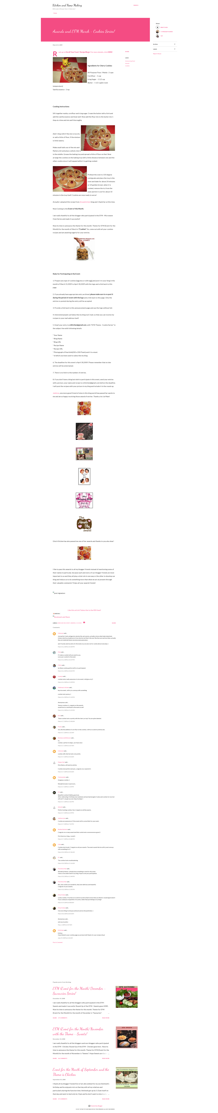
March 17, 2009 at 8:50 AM (66, 772)
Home (55, 13)
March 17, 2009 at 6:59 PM (66, 813)
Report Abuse (157, 53)
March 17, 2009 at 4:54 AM (66, 757)
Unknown (61, 633)
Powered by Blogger (96, 1106)
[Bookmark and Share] (61, 617)
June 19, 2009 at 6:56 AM (65, 938)
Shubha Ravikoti (62, 829)
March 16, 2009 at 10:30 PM (66, 647)
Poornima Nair (62, 868)
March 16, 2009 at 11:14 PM (66, 697)
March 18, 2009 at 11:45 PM (66, 889)
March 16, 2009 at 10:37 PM (66, 660)
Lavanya (60, 676)
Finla (59, 652)
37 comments (62, 1018)
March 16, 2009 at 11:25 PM (66, 710)
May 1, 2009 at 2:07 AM (65, 925)
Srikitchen (61, 930)
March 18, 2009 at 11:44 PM (66, 876)
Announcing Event (130, 61)
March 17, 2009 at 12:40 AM (66, 721)
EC (59, 857)
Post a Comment (58, 942)
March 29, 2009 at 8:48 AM (66, 902)
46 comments (62, 1058)
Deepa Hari (61, 762)
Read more (105, 1018)
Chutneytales (62, 777)
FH (59, 792)
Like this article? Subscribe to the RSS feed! (84, 610)
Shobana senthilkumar (64, 738)
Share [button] (127, 51)
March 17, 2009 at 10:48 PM (66, 839)
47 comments (62, 1099)
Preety (60, 726)
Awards (127, 63)
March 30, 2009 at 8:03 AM (66, 913)
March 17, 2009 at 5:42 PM (66, 801)
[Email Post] (84, 623)
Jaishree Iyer (61, 818)
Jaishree (56, 393)
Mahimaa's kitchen (63, 687)
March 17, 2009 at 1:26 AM (66, 732)
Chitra (60, 665)
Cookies (127, 65)
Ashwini (60, 807)
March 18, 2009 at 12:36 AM (66, 852)
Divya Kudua (61, 895)
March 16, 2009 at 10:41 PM (66, 671)
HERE (110, 52)
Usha (59, 844)
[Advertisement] (81, 960)
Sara (59, 715)
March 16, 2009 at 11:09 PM (66, 682)
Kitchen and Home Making (67, 5)
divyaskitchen (85, 202)
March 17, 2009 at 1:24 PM (66, 786)
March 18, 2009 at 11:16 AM (66, 863)
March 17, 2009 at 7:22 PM (66, 824)
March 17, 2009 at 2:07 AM (66, 745)
